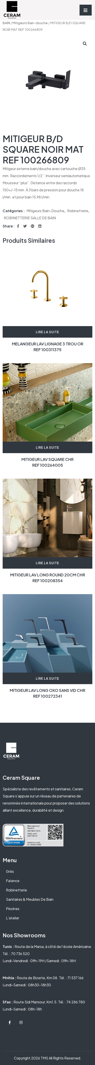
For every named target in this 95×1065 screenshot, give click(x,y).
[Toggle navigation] (86, 10)
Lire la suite (47, 332)
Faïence (12, 880)
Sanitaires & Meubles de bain (29, 899)
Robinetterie (77, 210)
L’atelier (12, 918)
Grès (10, 871)
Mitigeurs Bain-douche (30, 23)
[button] (85, 44)
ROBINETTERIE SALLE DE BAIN (30, 217)
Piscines (12, 908)
